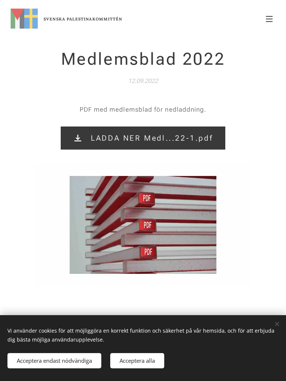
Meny (269, 18)
